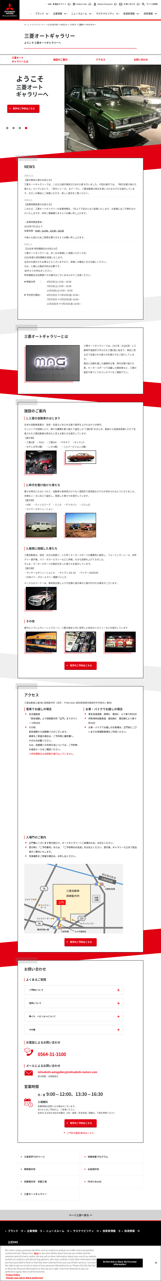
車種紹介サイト (61, 4)
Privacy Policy (13, 1275)
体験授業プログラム (98, 1157)
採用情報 (129, 1231)
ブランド (13, 1231)
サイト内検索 (152, 4)
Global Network (107, 4)
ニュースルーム (55, 1231)
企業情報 (32, 1231)
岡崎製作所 (29, 1169)
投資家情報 (109, 1231)
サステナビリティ (83, 1231)
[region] (80, 1263)
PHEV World (94, 1182)
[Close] (156, 1262)
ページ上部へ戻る (79, 1215)
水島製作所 (93, 1169)
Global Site (83, 4)
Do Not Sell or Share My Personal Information (119, 1263)
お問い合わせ (131, 4)
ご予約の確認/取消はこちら (80, 1133)
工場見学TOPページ (34, 1157)
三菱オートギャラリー (35, 1194)
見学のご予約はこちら (24, 108)
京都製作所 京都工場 (35, 1182)
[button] (7, 128)
